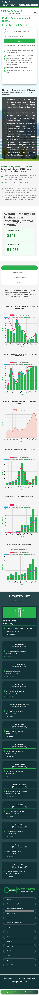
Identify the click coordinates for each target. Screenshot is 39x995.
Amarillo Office (20, 664)
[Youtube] (10, 2)
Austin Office (19, 684)
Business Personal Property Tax (15, 908)
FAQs (22, 4)
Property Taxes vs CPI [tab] (19, 272)
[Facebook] (2, 2)
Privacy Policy (10, 965)
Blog (27, 4)
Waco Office (19, 805)
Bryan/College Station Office (19, 704)
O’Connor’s (11, 102)
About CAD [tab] (19, 282)
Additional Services (12, 913)
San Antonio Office (19, 785)
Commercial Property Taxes (14, 904)
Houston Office (9, 621)
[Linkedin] (6, 2)
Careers (9, 955)
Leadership (10, 946)
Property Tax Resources (13, 918)
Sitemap (9, 960)
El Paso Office (19, 744)
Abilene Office (19, 644)
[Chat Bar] (19, 992)
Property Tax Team (11, 951)
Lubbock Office (19, 764)
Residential (10, 899)
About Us (9, 941)
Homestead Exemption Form (14, 922)
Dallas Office (19, 724)
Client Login (34, 4)
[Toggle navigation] (35, 12)
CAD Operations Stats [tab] (19, 277)
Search (20, 41)
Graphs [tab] (19, 268)
